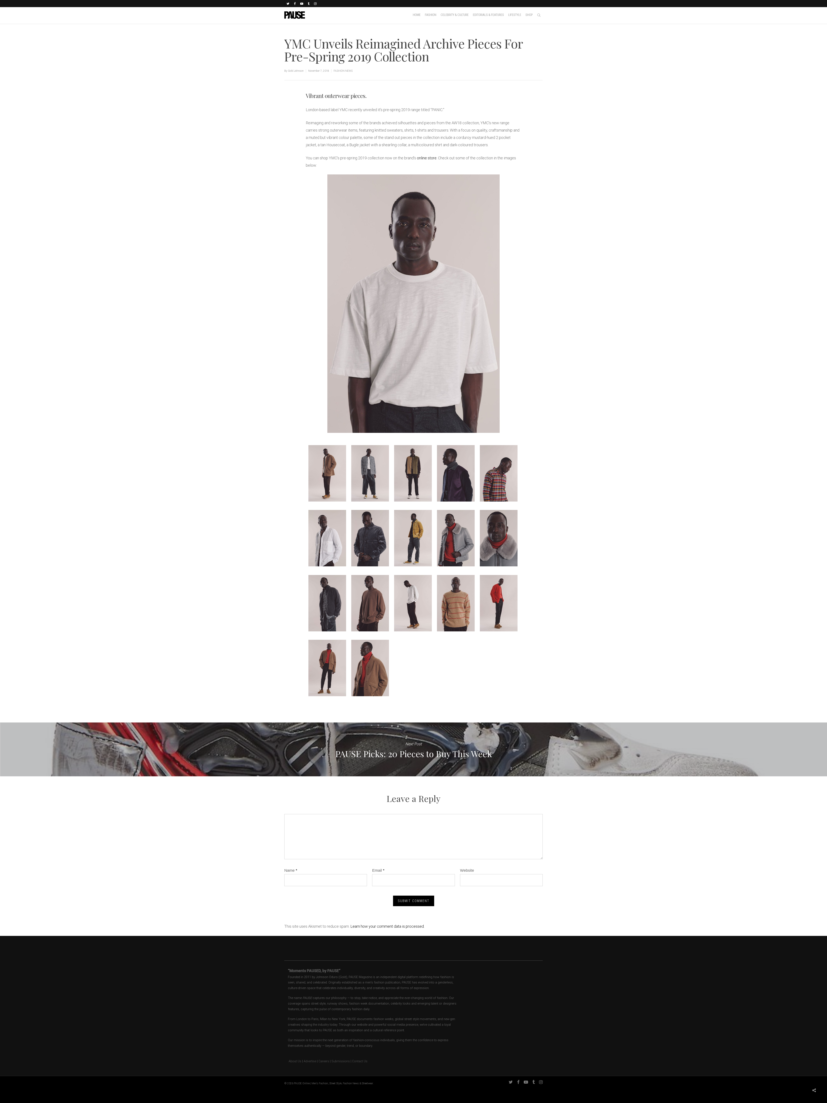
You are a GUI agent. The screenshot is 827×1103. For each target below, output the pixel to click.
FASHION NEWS (343, 70)
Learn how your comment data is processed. (387, 926)
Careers (324, 1061)
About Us (292, 1061)
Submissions (340, 1061)
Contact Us (359, 1061)
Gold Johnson (296, 70)
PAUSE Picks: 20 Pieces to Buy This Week (413, 749)
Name (290, 870)
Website (467, 870)
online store (427, 158)
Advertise (310, 1061)
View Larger (327, 469)
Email (378, 870)
